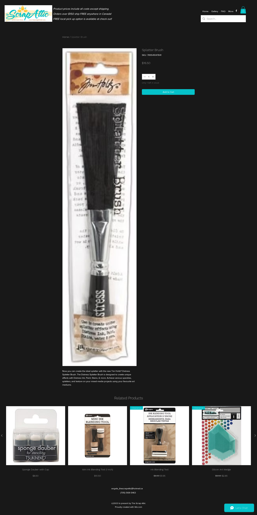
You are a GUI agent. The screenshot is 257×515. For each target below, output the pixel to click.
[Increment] (153, 76)
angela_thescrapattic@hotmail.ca (127, 488)
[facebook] (236, 10)
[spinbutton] (148, 76)
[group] (128, 442)
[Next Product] (255, 435)
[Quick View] (35, 435)
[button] (243, 10)
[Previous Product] (2, 435)
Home (65, 37)
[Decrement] (144, 76)
